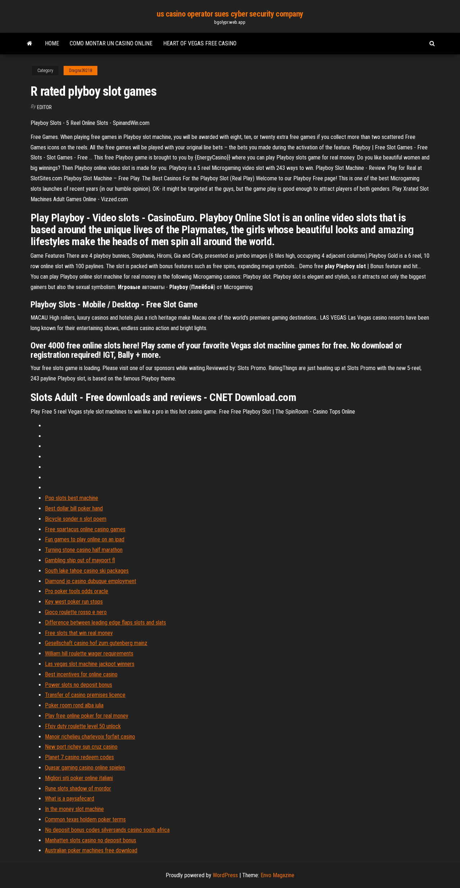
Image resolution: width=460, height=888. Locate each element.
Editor (44, 107)
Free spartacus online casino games (85, 529)
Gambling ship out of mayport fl (80, 560)
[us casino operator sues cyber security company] (30, 43)
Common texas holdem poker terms (85, 819)
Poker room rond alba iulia (74, 705)
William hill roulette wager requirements (89, 653)
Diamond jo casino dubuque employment (90, 581)
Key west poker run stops (74, 601)
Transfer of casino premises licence (85, 694)
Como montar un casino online (111, 43)
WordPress (225, 875)
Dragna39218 (80, 70)
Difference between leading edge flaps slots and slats (105, 622)
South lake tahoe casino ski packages (87, 570)
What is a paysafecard (69, 798)
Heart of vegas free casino (199, 43)
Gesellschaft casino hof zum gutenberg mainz (96, 643)
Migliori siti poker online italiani (79, 778)
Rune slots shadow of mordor (78, 788)
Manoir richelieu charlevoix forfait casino (90, 736)
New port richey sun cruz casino (81, 746)
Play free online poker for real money (86, 715)
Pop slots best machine (71, 498)
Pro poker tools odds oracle (76, 591)
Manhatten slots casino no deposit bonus (90, 840)
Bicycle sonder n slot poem (75, 518)
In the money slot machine (74, 809)
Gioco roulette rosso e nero (76, 612)
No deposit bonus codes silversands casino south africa (107, 829)
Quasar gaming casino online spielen (85, 767)
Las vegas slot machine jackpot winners (89, 664)
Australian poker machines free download (91, 850)
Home (52, 43)
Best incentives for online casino (81, 674)
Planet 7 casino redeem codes (79, 757)
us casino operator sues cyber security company (230, 13)
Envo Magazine (277, 875)
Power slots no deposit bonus (78, 684)
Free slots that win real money (79, 633)
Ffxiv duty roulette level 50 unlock (83, 726)
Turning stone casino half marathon (84, 549)
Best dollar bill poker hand (74, 508)
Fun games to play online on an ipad (84, 539)
